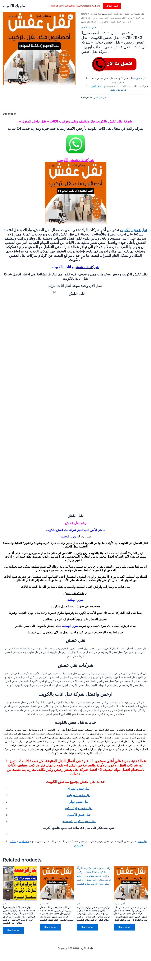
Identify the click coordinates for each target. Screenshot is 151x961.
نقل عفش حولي (78, 801)
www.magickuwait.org (88, 5)
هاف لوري (96, 86)
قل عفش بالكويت (70, 160)
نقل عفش (140, 14)
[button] (112, 6)
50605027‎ (70, 5)
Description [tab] (9, 113)
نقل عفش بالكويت (133, 230)
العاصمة (68, 821)
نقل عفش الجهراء (79, 788)
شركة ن (88, 160)
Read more (13, 930)
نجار (94, 27)
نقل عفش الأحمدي (78, 815)
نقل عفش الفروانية (78, 795)
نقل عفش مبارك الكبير (78, 808)
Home (84, 14)
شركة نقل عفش (118, 89)
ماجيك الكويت (14, 6)
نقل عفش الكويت (85, 821)
